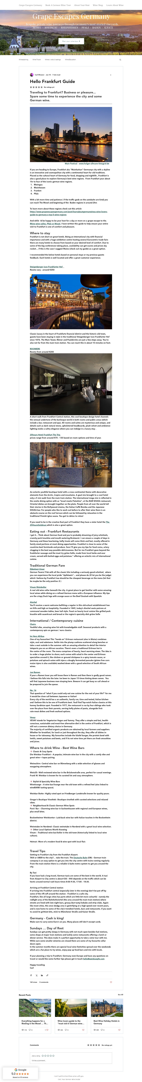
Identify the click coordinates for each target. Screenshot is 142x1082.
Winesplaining (23, 59)
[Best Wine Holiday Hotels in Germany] (107, 1008)
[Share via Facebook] (31, 975)
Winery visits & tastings (53, 59)
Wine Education (70, 59)
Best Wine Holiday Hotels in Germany (106, 1022)
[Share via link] (47, 975)
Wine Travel (37, 59)
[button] (120, 59)
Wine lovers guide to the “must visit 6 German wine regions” (70, 1022)
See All (120, 995)
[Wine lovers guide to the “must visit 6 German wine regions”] (71, 1008)
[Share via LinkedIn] (42, 975)
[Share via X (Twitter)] (36, 975)
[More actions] (110, 74)
